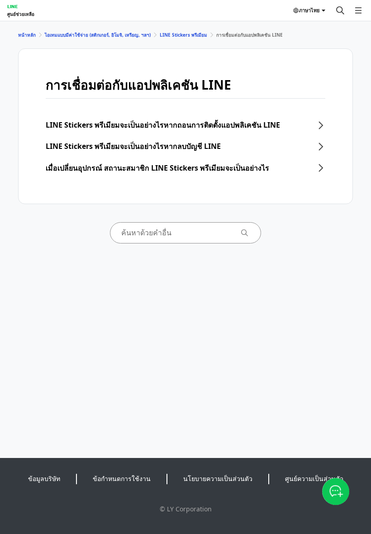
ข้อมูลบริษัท (44, 478)
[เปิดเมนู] (358, 10)
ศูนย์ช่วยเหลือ (20, 14)
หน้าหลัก (27, 35)
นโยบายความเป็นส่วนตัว (217, 478)
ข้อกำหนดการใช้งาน (122, 478)
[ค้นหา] (340, 10)
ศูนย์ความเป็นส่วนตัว (314, 478)
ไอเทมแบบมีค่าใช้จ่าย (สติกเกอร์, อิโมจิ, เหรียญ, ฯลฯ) (98, 35)
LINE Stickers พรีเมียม (183, 35)
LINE (12, 6)
